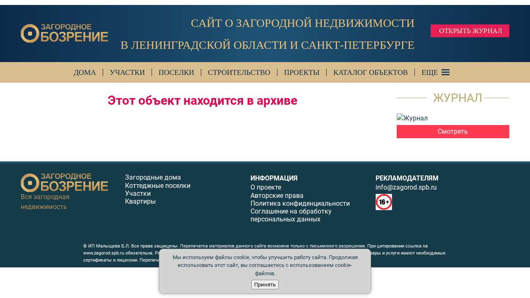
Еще (430, 72)
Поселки (176, 72)
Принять (265, 284)
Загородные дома (153, 177)
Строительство (239, 72)
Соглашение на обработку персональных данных (291, 215)
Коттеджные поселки (157, 186)
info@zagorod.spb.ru (406, 187)
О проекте (266, 187)
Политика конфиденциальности (300, 203)
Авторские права (277, 195)
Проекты (302, 72)
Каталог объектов (370, 72)
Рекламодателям (407, 178)
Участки (127, 72)
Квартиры (140, 201)
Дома (85, 72)
